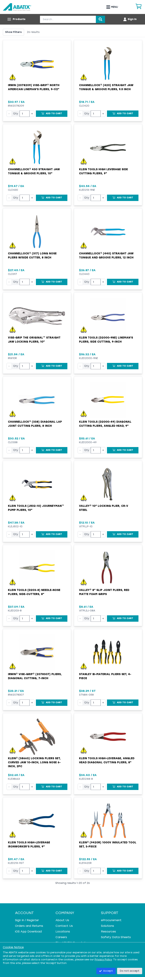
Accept (108, 970)
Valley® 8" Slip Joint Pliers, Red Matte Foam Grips (104, 592)
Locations (63, 931)
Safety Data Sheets (116, 937)
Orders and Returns (29, 926)
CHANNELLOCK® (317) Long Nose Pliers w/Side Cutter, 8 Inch (32, 255)
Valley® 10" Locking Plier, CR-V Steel (103, 508)
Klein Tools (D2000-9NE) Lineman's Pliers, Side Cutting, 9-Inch (106, 339)
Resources (108, 931)
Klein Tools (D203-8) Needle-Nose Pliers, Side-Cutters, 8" (34, 592)
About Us (62, 920)
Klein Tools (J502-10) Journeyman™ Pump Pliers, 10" (36, 508)
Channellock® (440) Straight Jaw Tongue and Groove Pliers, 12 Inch (106, 255)
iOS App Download (28, 931)
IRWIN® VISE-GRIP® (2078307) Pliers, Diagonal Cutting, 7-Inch (35, 676)
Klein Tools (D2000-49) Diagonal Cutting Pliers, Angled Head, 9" (105, 423)
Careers (61, 937)
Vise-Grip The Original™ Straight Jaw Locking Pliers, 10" (34, 339)
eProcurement (111, 920)
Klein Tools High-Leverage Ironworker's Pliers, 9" (29, 844)
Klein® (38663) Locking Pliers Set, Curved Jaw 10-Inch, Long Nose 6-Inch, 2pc (34, 762)
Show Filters (13, 32)
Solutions (107, 926)
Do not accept (129, 970)
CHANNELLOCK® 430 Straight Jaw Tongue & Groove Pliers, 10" (34, 171)
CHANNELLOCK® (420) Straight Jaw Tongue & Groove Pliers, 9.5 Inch (106, 87)
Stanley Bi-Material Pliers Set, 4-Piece (105, 676)
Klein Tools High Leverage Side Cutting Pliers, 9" (103, 171)
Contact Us (64, 926)
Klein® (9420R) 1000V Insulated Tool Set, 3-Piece (107, 844)
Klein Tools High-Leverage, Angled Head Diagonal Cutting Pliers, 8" (106, 760)
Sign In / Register (27, 920)
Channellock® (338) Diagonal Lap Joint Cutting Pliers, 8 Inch (35, 423)
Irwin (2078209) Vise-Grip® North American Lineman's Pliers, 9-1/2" (33, 87)
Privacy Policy (103, 959)
